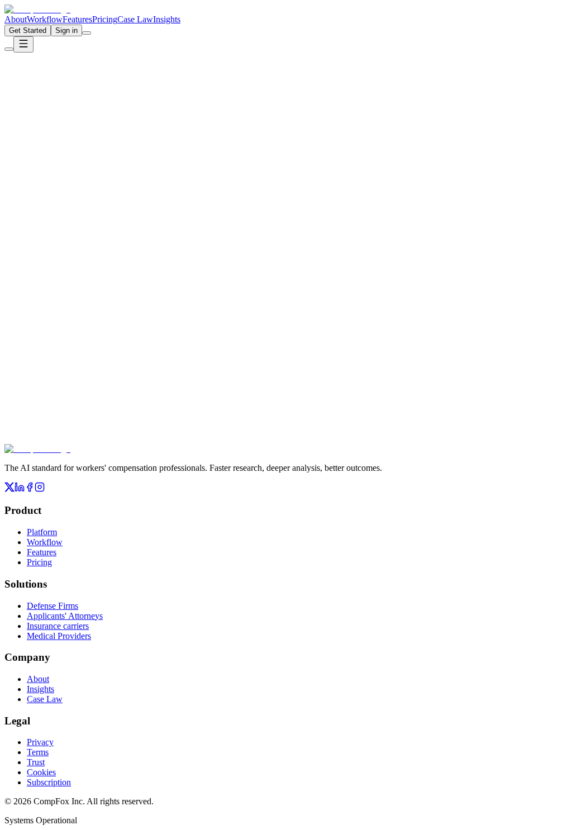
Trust (36, 762)
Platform (42, 532)
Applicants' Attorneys (65, 616)
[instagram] (40, 489)
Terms (38, 752)
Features (77, 19)
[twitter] (9, 489)
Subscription (49, 782)
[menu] (23, 44)
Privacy (40, 742)
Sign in (66, 30)
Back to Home (45, 159)
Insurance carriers (58, 626)
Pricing (104, 19)
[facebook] (30, 489)
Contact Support (117, 159)
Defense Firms (52, 605)
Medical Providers (59, 636)
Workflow (45, 19)
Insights (166, 19)
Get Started (27, 30)
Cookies (41, 772)
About (15, 19)
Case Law (135, 19)
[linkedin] (20, 489)
